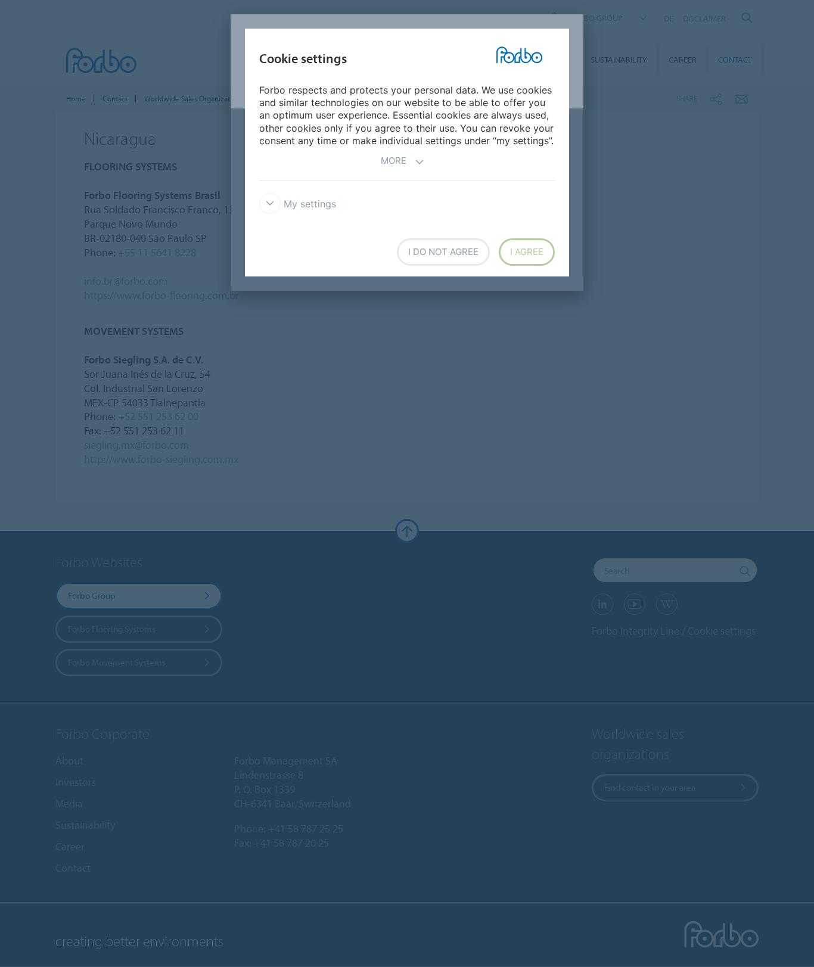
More (393, 160)
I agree (526, 251)
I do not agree (443, 251)
